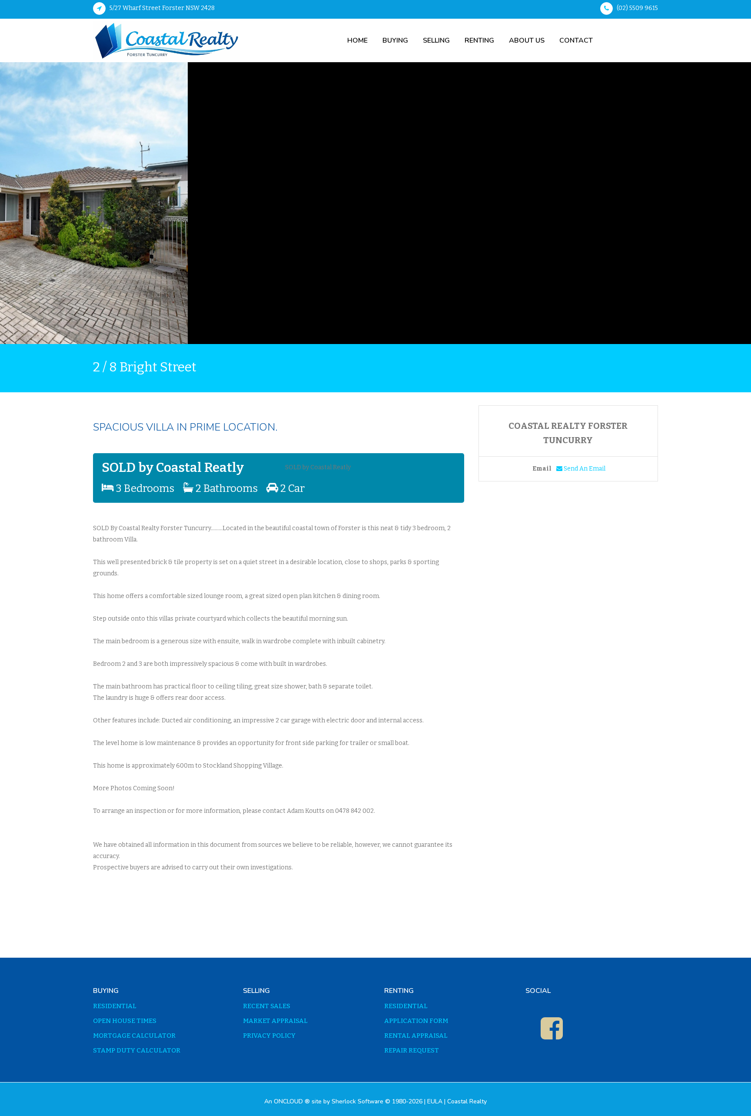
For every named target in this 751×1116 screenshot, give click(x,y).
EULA (434, 1101)
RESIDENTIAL (114, 1006)
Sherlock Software (357, 1101)
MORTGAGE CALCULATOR (134, 1035)
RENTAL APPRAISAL (416, 1035)
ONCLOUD (288, 1101)
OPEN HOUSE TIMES (124, 1021)
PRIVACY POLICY (269, 1035)
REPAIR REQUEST (411, 1050)
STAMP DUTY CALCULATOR (136, 1050)
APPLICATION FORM (416, 1021)
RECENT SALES (266, 1006)
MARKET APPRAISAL (275, 1021)
